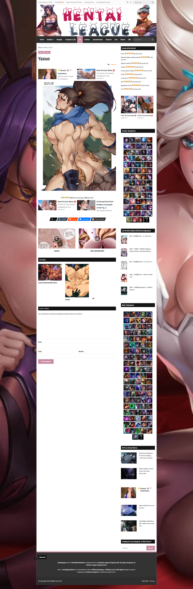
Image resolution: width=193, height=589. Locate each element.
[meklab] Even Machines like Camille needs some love (146, 523)
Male (46, 47)
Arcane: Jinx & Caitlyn (127, 70)
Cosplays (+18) (70, 39)
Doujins (49, 39)
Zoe (122, 89)
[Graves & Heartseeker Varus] (50, 272)
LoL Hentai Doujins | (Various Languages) (136, 231)
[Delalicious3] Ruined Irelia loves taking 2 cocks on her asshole (146, 455)
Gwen (122, 53)
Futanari (109, 39)
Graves (67, 299)
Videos (123, 39)
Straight (59, 39)
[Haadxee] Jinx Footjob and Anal (130, 57)
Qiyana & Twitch (126, 63)
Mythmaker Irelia (126, 85)
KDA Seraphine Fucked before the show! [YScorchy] (146, 471)
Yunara (123, 67)
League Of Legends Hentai (74, 2)
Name (40, 342)
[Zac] (104, 280)
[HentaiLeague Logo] (97, 20)
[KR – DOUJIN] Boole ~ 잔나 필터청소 (141, 236)
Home (42, 39)
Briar (122, 74)
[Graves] (77, 280)
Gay (80, 39)
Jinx (122, 82)
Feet (116, 39)
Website (81, 351)
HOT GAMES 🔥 (59, 2)
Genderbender (98, 39)
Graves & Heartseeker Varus (47, 283)
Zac (93, 298)
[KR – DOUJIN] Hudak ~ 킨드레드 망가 (141, 261)
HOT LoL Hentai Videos (129, 448)
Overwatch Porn (89, 2)
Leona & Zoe (124, 78)
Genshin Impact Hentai (103, 2)
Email (40, 351)
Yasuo (47, 52)
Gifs (129, 39)
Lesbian (87, 39)
